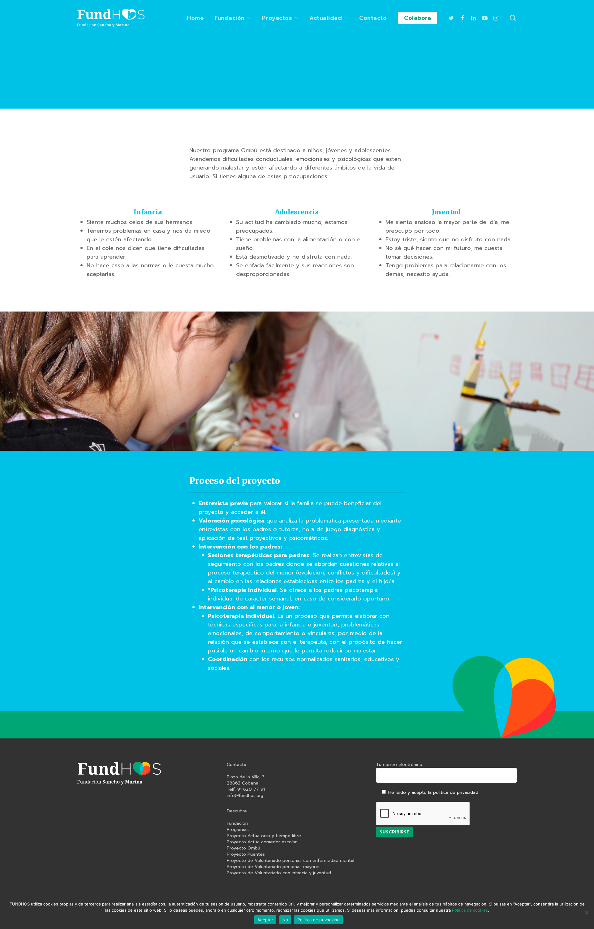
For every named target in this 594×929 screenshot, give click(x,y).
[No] (586, 913)
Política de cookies (470, 910)
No (285, 919)
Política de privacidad (318, 919)
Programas (238, 830)
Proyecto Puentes (246, 854)
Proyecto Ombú (243, 848)
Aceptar (265, 919)
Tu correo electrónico (399, 764)
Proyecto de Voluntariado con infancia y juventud (279, 873)
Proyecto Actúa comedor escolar (262, 842)
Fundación (237, 823)
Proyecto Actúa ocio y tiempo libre (264, 836)
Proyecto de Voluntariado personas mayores (274, 867)
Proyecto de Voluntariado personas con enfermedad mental (290, 861)
